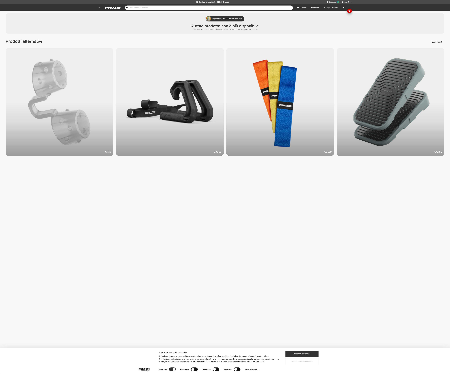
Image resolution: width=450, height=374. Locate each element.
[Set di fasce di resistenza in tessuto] (281, 103)
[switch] (194, 369)
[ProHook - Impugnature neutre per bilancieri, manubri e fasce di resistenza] (171, 103)
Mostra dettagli (251, 369)
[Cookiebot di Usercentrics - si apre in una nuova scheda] (143, 369)
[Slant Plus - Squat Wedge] (392, 103)
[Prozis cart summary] (344, 7)
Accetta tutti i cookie (302, 354)
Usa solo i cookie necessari (302, 362)
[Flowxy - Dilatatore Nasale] (61, 103)
